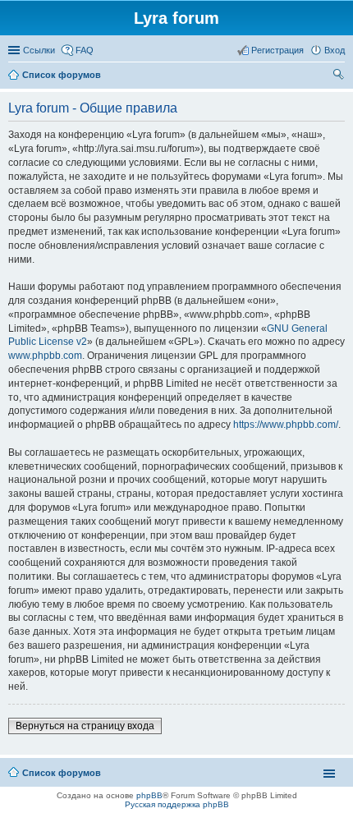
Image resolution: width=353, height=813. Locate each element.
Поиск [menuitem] (340, 76)
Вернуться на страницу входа (85, 726)
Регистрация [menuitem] (277, 50)
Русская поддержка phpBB (177, 804)
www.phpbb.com (45, 355)
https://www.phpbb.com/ (285, 424)
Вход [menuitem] (334, 50)
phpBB (149, 795)
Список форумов (61, 773)
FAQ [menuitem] (85, 50)
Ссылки (39, 50)
